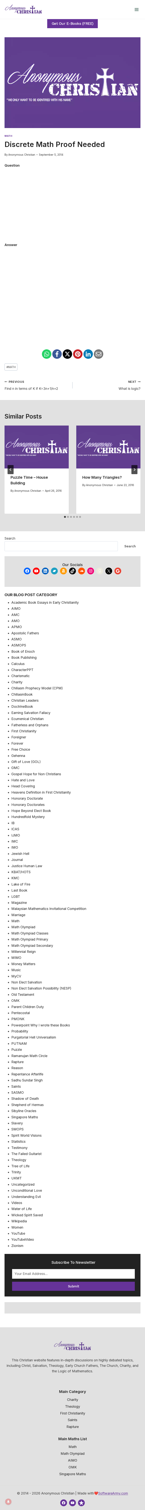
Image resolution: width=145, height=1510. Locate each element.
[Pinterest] (78, 354)
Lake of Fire (20, 884)
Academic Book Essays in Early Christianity (45, 602)
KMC (15, 878)
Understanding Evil (26, 1197)
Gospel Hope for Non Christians (36, 774)
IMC (14, 841)
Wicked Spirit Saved (27, 1215)
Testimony (19, 1148)
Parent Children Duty (27, 1007)
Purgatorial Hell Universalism (33, 1037)
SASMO (17, 1092)
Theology (18, 1160)
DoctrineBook (22, 706)
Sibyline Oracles (23, 1111)
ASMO (16, 639)
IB (13, 823)
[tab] (65, 517)
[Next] (134, 469)
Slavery (17, 1123)
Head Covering (23, 786)
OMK (15, 1001)
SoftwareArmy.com (113, 1493)
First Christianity (23, 731)
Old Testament (22, 995)
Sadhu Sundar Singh (27, 1080)
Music (16, 970)
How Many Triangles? (102, 477)
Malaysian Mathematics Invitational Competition (48, 909)
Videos (16, 1203)
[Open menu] (136, 9)
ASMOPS (18, 645)
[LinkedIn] (88, 354)
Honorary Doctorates (28, 805)
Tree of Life (20, 1166)
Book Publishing (24, 657)
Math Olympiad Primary (29, 939)
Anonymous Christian (21, 154)
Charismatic (20, 676)
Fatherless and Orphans (29, 725)
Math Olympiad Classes (29, 933)
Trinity (16, 1172)
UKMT (16, 1178)
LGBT (15, 897)
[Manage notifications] (8, 1502)
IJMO (15, 835)
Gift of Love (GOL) (26, 762)
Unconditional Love (26, 1190)
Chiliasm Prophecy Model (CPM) (37, 688)
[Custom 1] (81, 1502)
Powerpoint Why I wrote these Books (40, 1025)
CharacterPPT (22, 670)
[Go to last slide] (11, 469)
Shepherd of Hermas (27, 1105)
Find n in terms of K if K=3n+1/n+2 (31, 385)
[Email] (98, 354)
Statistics (18, 1141)
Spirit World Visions (26, 1135)
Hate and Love (23, 780)
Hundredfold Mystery (28, 817)
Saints (16, 1086)
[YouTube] (72, 1502)
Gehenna (18, 756)
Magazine (19, 903)
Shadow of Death (25, 1099)
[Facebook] (57, 354)
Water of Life (21, 1209)
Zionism (17, 1246)
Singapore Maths (24, 1117)
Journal (17, 860)
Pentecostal (20, 1013)
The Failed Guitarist (26, 1154)
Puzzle (16, 1050)
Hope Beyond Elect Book (31, 811)
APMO (16, 627)
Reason (17, 1068)
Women (17, 1227)
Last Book (19, 890)
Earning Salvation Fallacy (30, 713)
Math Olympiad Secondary (32, 946)
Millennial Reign (23, 952)
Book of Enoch (23, 651)
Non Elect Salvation (26, 982)
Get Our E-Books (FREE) (72, 23)
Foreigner (18, 737)
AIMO (16, 609)
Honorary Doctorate (27, 798)
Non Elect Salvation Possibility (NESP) (41, 988)
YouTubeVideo (22, 1239)
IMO (14, 847)
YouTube (18, 1233)
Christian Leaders (25, 700)
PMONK (17, 1019)
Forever (17, 743)
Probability (19, 1031)
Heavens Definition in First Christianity (41, 792)
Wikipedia (19, 1221)
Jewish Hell (20, 854)
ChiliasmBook (22, 694)
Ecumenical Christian (27, 719)
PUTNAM (19, 1044)
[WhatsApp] (46, 354)
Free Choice (20, 749)
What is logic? (129, 385)
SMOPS (17, 1129)
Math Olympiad (23, 927)
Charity (16, 682)
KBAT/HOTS (21, 872)
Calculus (18, 664)
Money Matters (23, 964)
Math (8, 135)
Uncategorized (23, 1184)
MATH (11, 367)
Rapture (17, 1062)
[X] (67, 354)
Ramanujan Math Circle (29, 1056)
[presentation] (37, 447)
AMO (15, 621)
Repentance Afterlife (27, 1074)
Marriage (18, 915)
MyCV (16, 976)
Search (10, 538)
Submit (73, 1286)
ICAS (15, 829)
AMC (15, 615)
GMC (15, 768)
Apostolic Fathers (25, 633)
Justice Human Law (26, 866)
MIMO (16, 958)
